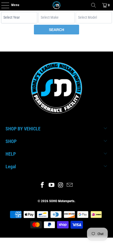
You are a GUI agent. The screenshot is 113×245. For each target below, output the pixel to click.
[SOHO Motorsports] (56, 5)
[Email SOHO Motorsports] (70, 185)
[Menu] (2, 5)
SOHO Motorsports (61, 201)
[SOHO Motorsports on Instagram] (61, 185)
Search (56, 30)
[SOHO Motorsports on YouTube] (52, 185)
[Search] (94, 5)
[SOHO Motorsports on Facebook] (43, 185)
